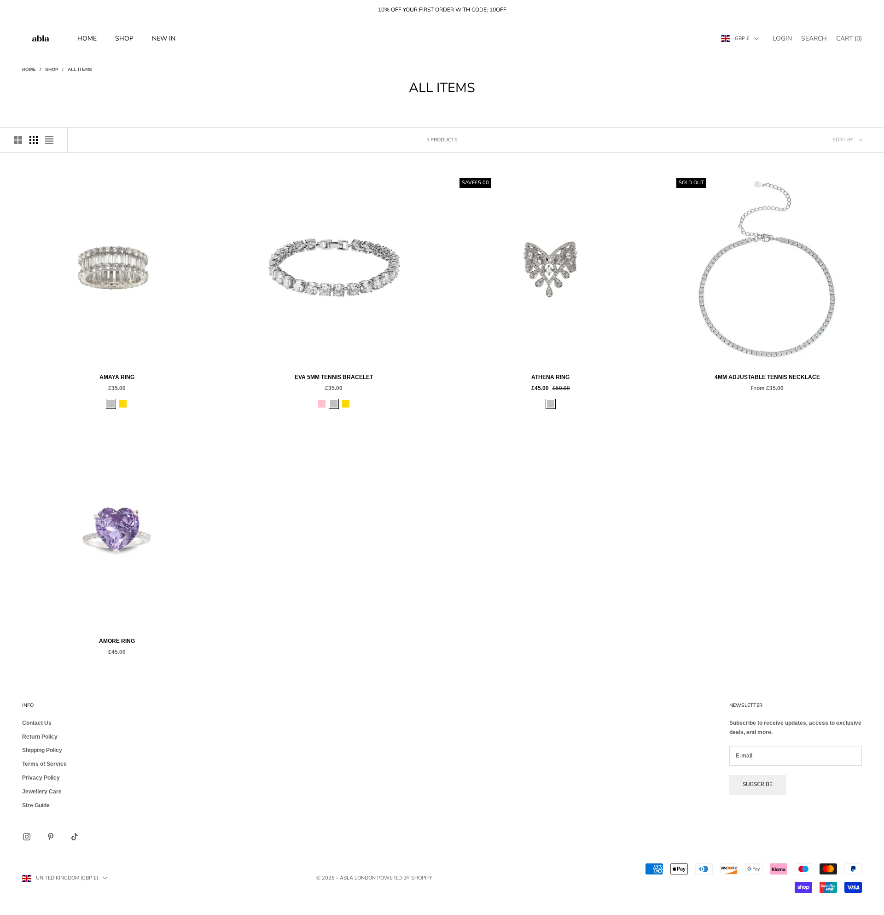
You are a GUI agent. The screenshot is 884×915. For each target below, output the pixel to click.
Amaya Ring (116, 377)
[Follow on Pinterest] (50, 836)
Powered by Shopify (404, 877)
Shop (124, 38)
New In (163, 38)
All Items (80, 69)
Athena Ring (550, 377)
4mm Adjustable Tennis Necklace (767, 377)
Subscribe (758, 784)
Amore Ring (117, 641)
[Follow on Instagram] (26, 836)
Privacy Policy (41, 778)
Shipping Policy (42, 750)
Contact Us (37, 723)
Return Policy (40, 737)
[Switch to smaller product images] (33, 140)
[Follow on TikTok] (74, 836)
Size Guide (36, 805)
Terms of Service (44, 764)
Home (87, 38)
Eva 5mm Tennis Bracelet (334, 377)
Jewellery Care (42, 791)
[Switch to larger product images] (18, 140)
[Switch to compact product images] (49, 140)
